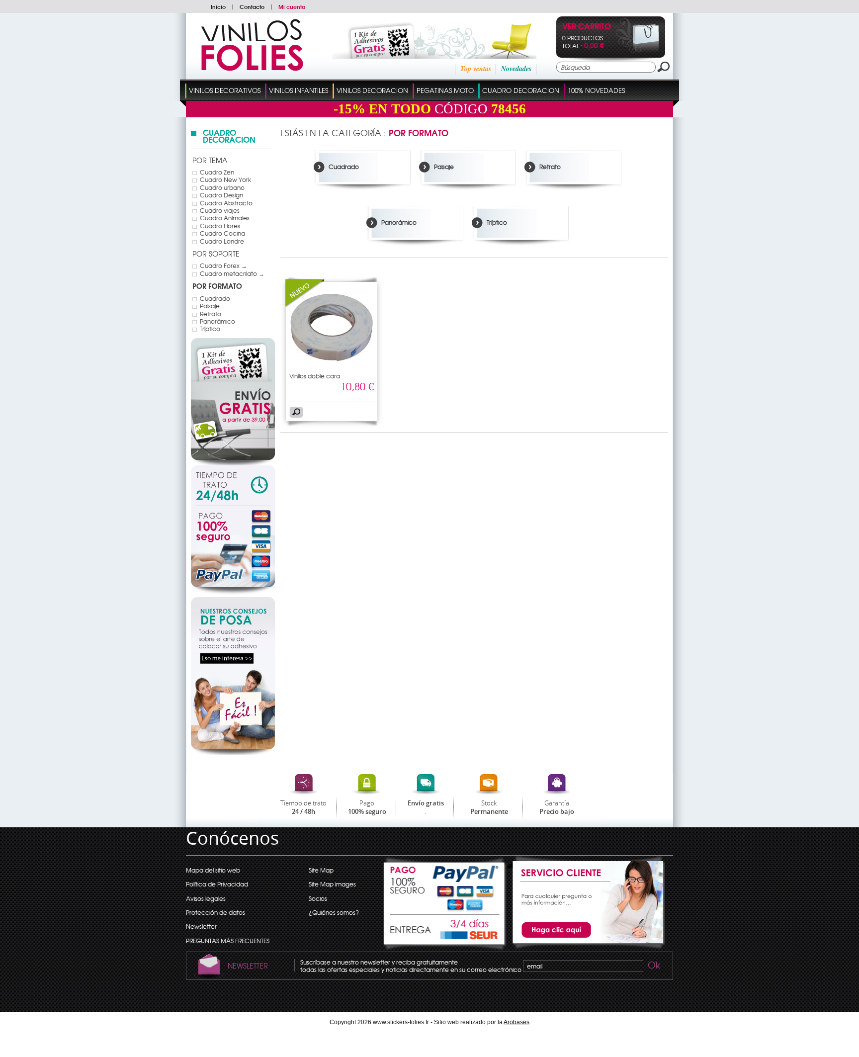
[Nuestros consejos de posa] (233, 752)
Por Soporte (216, 253)
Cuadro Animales (225, 217)
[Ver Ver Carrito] (637, 50)
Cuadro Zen (217, 172)
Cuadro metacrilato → (232, 273)
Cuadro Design (221, 194)
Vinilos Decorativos (224, 90)
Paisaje (210, 305)
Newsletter (201, 926)
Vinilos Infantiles (298, 90)
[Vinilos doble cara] (305, 304)
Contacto (252, 6)
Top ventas (475, 69)
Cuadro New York (225, 179)
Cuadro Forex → (223, 265)
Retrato (210, 313)
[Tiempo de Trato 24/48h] (233, 485)
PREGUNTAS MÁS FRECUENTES (227, 940)
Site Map (321, 870)
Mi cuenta (291, 6)
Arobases (516, 1022)
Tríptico (210, 328)
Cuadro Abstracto (226, 202)
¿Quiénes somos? (334, 912)
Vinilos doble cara (314, 375)
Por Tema (209, 160)
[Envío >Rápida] (445, 932)
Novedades (516, 69)
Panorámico (217, 321)
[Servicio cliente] (586, 947)
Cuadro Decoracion (520, 90)
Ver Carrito (586, 27)
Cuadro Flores (220, 225)
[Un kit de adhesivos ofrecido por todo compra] (421, 56)
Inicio (218, 6)
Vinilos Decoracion (372, 90)
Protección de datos (215, 912)
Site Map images (332, 884)
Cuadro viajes (220, 210)
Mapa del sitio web (213, 870)
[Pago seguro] (233, 550)
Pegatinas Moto (445, 90)
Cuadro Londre (222, 241)
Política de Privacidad (217, 884)
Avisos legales (206, 898)
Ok (653, 966)
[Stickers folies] (252, 68)
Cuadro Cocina (222, 233)
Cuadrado (215, 298)
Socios (318, 898)
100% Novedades (596, 90)
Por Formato (217, 285)
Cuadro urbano (222, 187)
